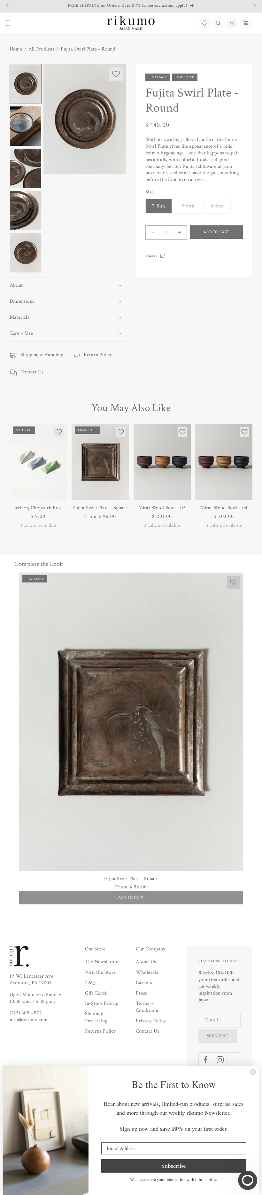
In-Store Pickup (102, 1003)
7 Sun (158, 206)
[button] (218, 23)
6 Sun (221, 208)
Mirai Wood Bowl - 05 (162, 508)
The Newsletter (101, 961)
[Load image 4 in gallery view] (26, 210)
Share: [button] (151, 255)
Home (16, 49)
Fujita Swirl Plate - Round (88, 49)
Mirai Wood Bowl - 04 (224, 508)
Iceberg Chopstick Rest (38, 508)
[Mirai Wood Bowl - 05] (162, 462)
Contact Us (31, 372)
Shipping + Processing (96, 1017)
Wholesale (147, 972)
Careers (144, 982)
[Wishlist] (204, 23)
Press (141, 993)
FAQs (91, 982)
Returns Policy (100, 1031)
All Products (41, 49)
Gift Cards (96, 993)
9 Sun (191, 208)
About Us (146, 961)
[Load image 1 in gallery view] (26, 84)
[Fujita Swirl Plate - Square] (100, 462)
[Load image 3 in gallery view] (26, 168)
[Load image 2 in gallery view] (26, 126)
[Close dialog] (253, 1072)
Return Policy (98, 354)
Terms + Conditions (147, 1007)
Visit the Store (100, 972)
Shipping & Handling (41, 354)
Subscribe (217, 1036)
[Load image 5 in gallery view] (26, 253)
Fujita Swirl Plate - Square (99, 508)
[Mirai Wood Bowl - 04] (223, 462)
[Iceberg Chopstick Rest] (38, 462)
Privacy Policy (151, 1021)
